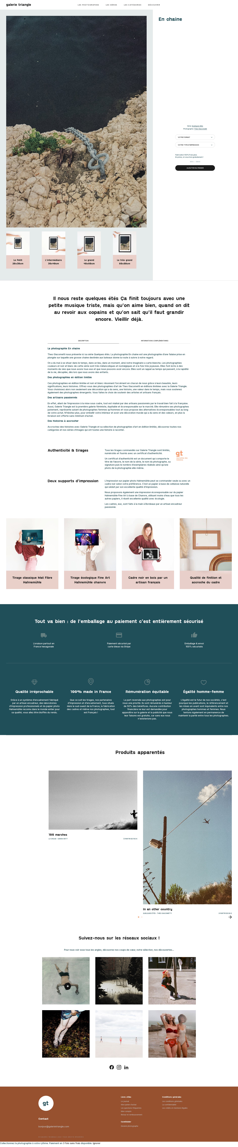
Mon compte (126, 1111)
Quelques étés (197, 126)
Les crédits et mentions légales (175, 1108)
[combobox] (195, 137)
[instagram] (119, 1067)
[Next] (229, 917)
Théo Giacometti (200, 129)
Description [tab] (83, 341)
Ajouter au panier (195, 168)
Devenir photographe (129, 1126)
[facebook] (111, 1067)
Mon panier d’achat (128, 1104)
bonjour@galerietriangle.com (53, 1126)
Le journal (125, 1101)
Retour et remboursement (131, 1114)
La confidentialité (169, 1104)
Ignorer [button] (96, 1143)
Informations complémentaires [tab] (154, 341)
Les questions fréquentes (131, 1108)
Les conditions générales (172, 1101)
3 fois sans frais (71, 1143)
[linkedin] (126, 1067)
